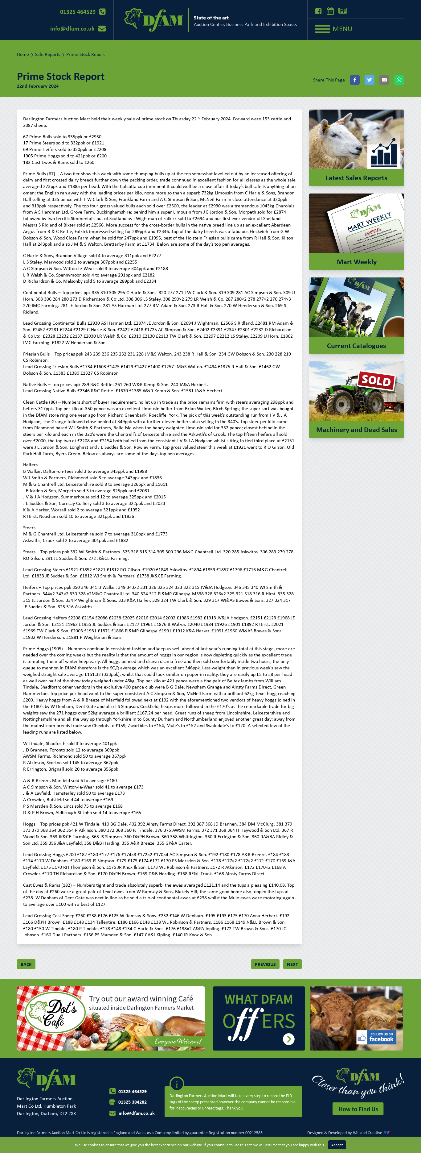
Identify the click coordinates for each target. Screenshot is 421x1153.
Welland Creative (367, 1132)
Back (26, 964)
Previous (265, 964)
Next (292, 964)
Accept (337, 1144)
